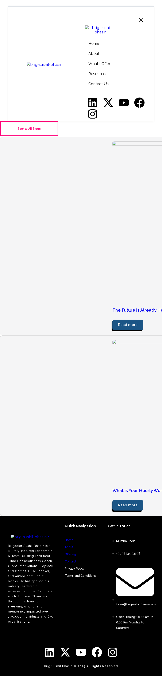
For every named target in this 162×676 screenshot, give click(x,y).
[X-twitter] (65, 652)
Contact (70, 561)
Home (69, 540)
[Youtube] (81, 652)
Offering (70, 554)
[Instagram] (112, 652)
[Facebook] (97, 652)
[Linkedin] (49, 652)
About (69, 547)
